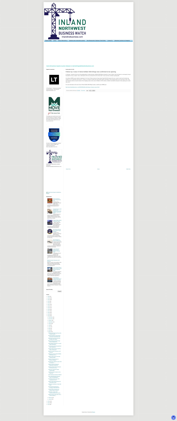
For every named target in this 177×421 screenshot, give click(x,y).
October (50, 320)
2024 (49, 299)
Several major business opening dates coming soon (54, 349)
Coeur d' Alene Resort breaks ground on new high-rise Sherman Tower (57, 269)
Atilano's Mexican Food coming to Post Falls (57, 199)
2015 (49, 314)
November (51, 318)
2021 (49, 304)
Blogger (93, 412)
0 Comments (83, 90)
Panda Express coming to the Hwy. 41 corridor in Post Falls (57, 278)
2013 (49, 401)
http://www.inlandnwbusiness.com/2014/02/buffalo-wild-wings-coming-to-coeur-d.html (82, 87)
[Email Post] (87, 90)
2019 (49, 307)
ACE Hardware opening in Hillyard (54, 374)
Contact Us (110, 40)
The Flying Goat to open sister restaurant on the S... (54, 379)
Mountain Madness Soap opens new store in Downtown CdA (54, 336)
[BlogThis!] (90, 90)
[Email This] (89, 90)
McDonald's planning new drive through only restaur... (54, 339)
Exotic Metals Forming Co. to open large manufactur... (54, 344)
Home (55, 40)
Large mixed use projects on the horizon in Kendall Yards (56, 250)
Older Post (128, 169)
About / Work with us (62, 40)
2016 (49, 312)
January (50, 399)
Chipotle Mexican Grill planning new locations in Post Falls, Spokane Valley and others (57, 211)
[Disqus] (98, 112)
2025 (49, 298)
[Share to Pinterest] (94, 90)
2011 (49, 404)
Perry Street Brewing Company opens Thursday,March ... (54, 377)
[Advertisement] (87, 53)
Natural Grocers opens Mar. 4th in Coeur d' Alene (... (54, 395)
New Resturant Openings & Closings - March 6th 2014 (53, 387)
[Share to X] (92, 90)
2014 (49, 315)
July (49, 325)
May (49, 328)
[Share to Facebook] (93, 90)
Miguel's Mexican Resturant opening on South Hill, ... (53, 365)
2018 (49, 309)
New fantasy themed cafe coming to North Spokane (57, 230)
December (51, 317)
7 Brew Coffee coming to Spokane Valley (57, 221)
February (50, 397)
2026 (49, 296)
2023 (49, 301)
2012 (49, 402)
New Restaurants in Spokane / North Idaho (96, 40)
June (50, 326)
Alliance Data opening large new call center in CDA (54, 382)
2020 (49, 306)
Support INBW (48, 40)
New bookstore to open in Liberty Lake (57, 240)
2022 (49, 302)
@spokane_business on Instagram (122, 40)
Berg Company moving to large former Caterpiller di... (54, 341)
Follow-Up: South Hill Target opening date (53, 370)
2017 (49, 310)
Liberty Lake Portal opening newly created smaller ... (54, 334)
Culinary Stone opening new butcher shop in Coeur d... (53, 390)
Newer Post (68, 169)
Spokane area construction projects (77, 40)
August (50, 323)
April (49, 330)
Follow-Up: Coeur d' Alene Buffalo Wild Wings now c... (54, 354)
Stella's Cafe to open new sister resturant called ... (54, 357)
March (50, 331)
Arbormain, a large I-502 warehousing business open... (54, 392)
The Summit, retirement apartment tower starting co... (54, 347)
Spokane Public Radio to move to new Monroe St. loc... (54, 367)
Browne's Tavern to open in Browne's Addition (53, 360)
